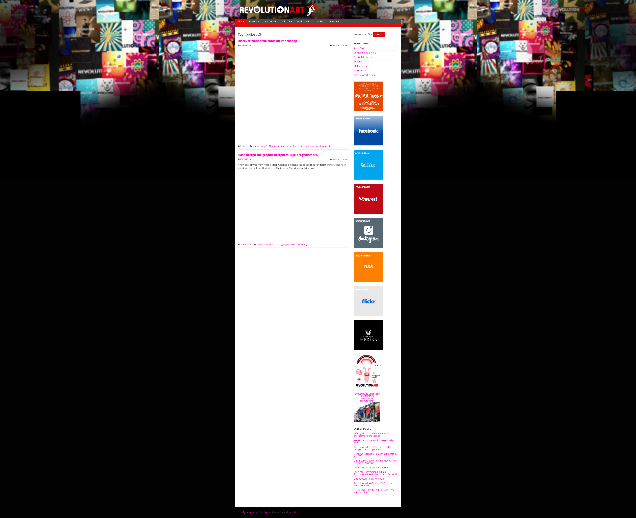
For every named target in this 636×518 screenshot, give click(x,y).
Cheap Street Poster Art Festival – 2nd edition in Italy (374, 491)
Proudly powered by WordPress (254, 512)
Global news (246, 245)
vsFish (293, 512)
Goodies (319, 21)
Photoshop (274, 146)
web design (303, 245)
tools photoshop (289, 146)
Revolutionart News (364, 75)
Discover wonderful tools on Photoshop (267, 41)
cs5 (265, 146)
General (243, 146)
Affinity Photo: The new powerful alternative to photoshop (371, 434)
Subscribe (287, 21)
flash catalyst (274, 245)
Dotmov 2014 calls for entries (370, 478)
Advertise (334, 21)
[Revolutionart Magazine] (279, 15)
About (241, 21)
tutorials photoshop (308, 146)
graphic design (289, 245)
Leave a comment (340, 45)
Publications (360, 70)
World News (303, 21)
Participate (271, 21)
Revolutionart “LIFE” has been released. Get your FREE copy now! (375, 448)
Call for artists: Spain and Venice (371, 467)
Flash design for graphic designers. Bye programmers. (278, 155)
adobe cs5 (258, 146)
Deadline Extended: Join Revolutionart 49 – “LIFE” (375, 455)
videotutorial (325, 146)
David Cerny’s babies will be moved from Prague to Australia (375, 461)
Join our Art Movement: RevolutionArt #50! (374, 441)
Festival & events (363, 57)
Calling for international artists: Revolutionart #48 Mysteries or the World (376, 473)
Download (254, 21)
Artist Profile (360, 48)
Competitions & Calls (365, 52)
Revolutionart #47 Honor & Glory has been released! (374, 484)
